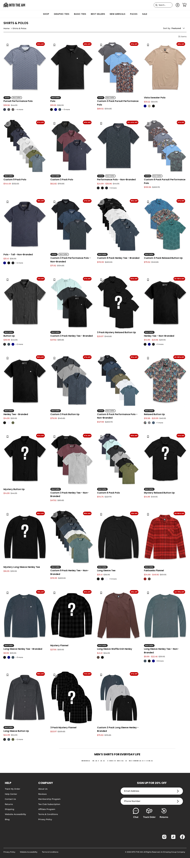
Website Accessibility (15, 814)
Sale (144, 14)
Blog (7, 819)
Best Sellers (98, 14)
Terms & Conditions (48, 814)
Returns (9, 804)
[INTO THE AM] (14, 5)
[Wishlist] (7, 45)
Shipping (9, 809)
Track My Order (12, 789)
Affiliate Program (46, 809)
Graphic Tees (61, 14)
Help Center (11, 794)
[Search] (156, 5)
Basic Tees (80, 14)
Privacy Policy (45, 819)
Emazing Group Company (174, 852)
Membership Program (49, 799)
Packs (133, 14)
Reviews (42, 794)
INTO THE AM (137, 852)
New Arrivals (117, 14)
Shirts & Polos (19, 28)
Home (6, 28)
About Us (42, 789)
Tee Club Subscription (49, 804)
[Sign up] (178, 791)
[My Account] (177, 5)
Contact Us (10, 799)
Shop (46, 14)
